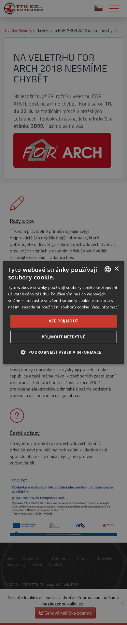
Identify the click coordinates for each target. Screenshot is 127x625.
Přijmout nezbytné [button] (63, 337)
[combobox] (107, 269)
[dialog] (63, 312)
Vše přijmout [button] (63, 321)
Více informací (105, 306)
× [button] (116, 268)
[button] (63, 352)
